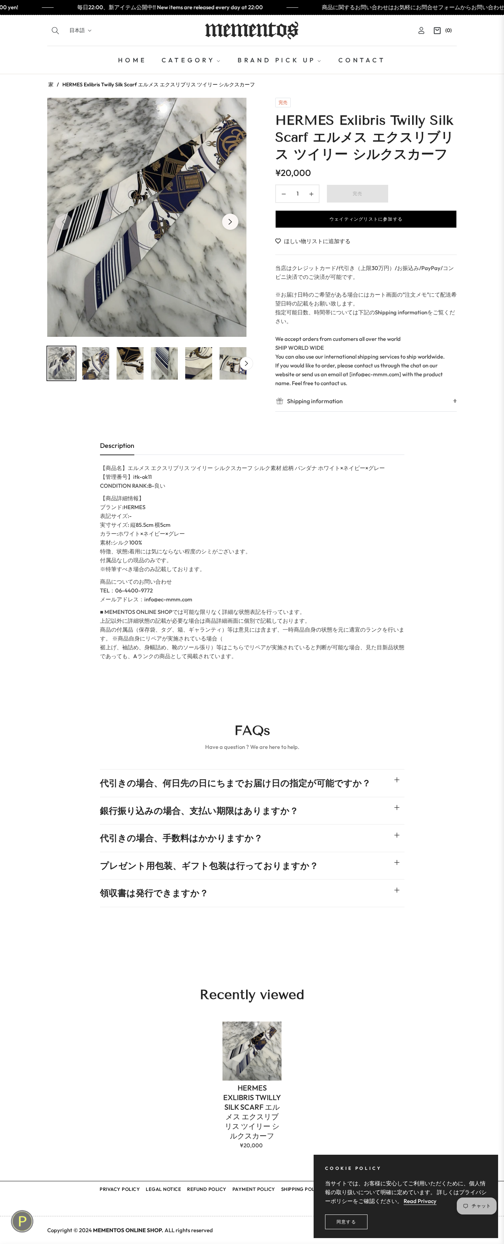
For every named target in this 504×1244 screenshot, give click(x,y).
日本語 (77, 30)
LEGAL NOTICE (163, 1189)
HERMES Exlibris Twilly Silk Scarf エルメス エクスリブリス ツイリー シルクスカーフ (252, 1111)
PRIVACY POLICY (120, 1189)
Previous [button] (63, 222)
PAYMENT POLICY (253, 1189)
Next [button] (230, 222)
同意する (346, 1221)
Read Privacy (420, 1201)
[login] (421, 30)
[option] (146, 217)
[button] (55, 30)
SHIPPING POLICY (302, 1189)
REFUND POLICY (207, 1189)
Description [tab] (117, 445)
